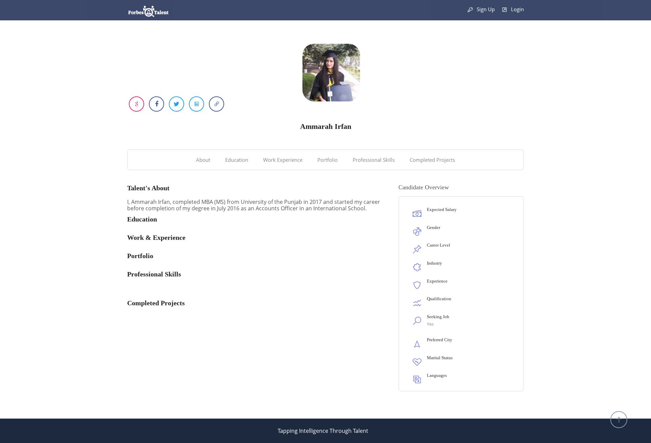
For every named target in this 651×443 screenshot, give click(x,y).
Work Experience (282, 159)
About (203, 159)
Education (236, 159)
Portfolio (327, 159)
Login (517, 9)
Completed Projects (432, 159)
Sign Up (485, 9)
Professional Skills (374, 159)
